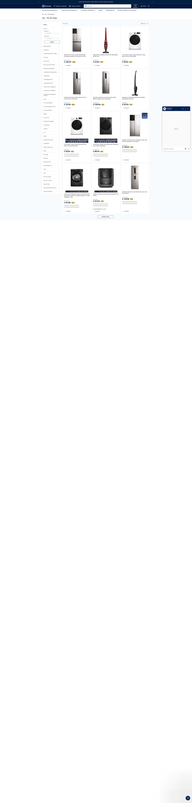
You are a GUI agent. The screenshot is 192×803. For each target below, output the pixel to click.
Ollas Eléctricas (110, 778)
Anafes (43, 772)
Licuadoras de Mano (112, 776)
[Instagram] (138, 714)
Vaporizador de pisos (134, 769)
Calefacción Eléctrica (90, 778)
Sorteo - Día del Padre (92, 733)
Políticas (89, 716)
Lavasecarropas (67, 776)
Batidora (87, 774)
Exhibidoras (66, 765)
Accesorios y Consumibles (48, 767)
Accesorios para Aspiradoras (49, 765)
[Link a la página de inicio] (42, 14)
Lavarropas (66, 774)
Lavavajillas (66, 778)
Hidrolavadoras (111, 769)
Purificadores (88, 765)
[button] (96, 2)
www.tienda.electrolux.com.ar (55, 793)
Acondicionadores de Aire (91, 771)
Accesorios (44, 763)
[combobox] (107, 6)
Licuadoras (109, 774)
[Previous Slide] (39, 2)
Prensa (88, 714)
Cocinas (65, 763)
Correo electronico (111, 686)
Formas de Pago (112, 710)
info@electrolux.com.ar (47, 744)
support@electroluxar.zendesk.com (50, 722)
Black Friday (90, 723)
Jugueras (109, 772)
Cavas (43, 776)
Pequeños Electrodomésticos (92, 769)
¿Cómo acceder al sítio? (72, 709)
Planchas (131, 763)
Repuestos (131, 774)
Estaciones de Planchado (113, 763)
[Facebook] (136, 714)
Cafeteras (87, 776)
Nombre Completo (79, 686)
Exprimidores (110, 765)
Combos (44, 769)
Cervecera (44, 778)
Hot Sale (89, 728)
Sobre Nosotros (91, 708)
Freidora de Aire (111, 767)
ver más (68, 719)
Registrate (142, 688)
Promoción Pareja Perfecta (93, 731)
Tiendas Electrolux (91, 710)
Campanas (44, 774)
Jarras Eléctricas (111, 771)
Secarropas (88, 767)
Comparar (68, 69)
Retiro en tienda (70, 707)
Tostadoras (131, 767)
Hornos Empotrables (68, 772)
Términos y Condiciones (89, 692)
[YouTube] (140, 714)
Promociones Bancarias (93, 712)
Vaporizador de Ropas (134, 771)
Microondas (88, 763)
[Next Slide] (153, 2)
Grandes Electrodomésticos (49, 771)
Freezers (65, 767)
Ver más (89, 719)
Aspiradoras (88, 772)
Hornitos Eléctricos (68, 771)
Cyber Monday (91, 726)
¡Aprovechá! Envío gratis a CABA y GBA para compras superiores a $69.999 (96, 1)
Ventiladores (132, 772)
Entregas (110, 708)
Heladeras (66, 769)
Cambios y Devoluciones (114, 712)
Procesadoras (132, 765)
